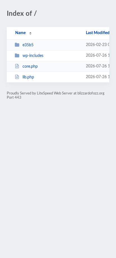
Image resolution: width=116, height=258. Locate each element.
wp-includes (33, 56)
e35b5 (28, 45)
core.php (30, 67)
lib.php (28, 77)
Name (20, 33)
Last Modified (98, 33)
